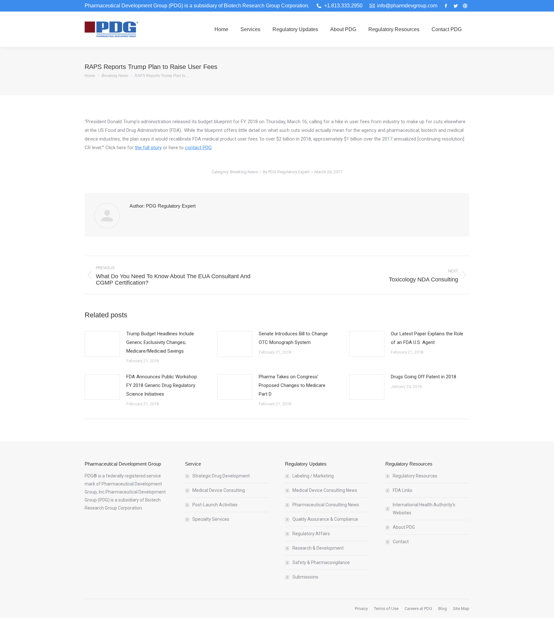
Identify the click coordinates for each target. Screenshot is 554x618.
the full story (148, 147)
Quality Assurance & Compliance (325, 519)
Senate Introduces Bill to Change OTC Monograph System (293, 338)
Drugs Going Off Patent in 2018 (423, 377)
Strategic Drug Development (221, 475)
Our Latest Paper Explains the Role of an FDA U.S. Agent (427, 338)
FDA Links (402, 490)
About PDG (404, 527)
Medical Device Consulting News (324, 490)
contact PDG (198, 147)
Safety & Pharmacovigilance (321, 562)
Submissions (305, 576)
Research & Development (318, 548)
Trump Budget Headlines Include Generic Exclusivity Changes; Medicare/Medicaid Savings (160, 342)
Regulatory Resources (415, 475)
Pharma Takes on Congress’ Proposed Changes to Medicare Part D (292, 385)
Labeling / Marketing (313, 475)
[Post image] (102, 344)
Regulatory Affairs (311, 533)
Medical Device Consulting (218, 490)
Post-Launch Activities (215, 504)
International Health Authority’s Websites (424, 508)
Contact (401, 541)
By (286, 171)
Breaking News (244, 171)
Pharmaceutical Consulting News (325, 504)
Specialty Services (210, 519)
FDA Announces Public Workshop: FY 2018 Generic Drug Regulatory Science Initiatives (162, 385)
